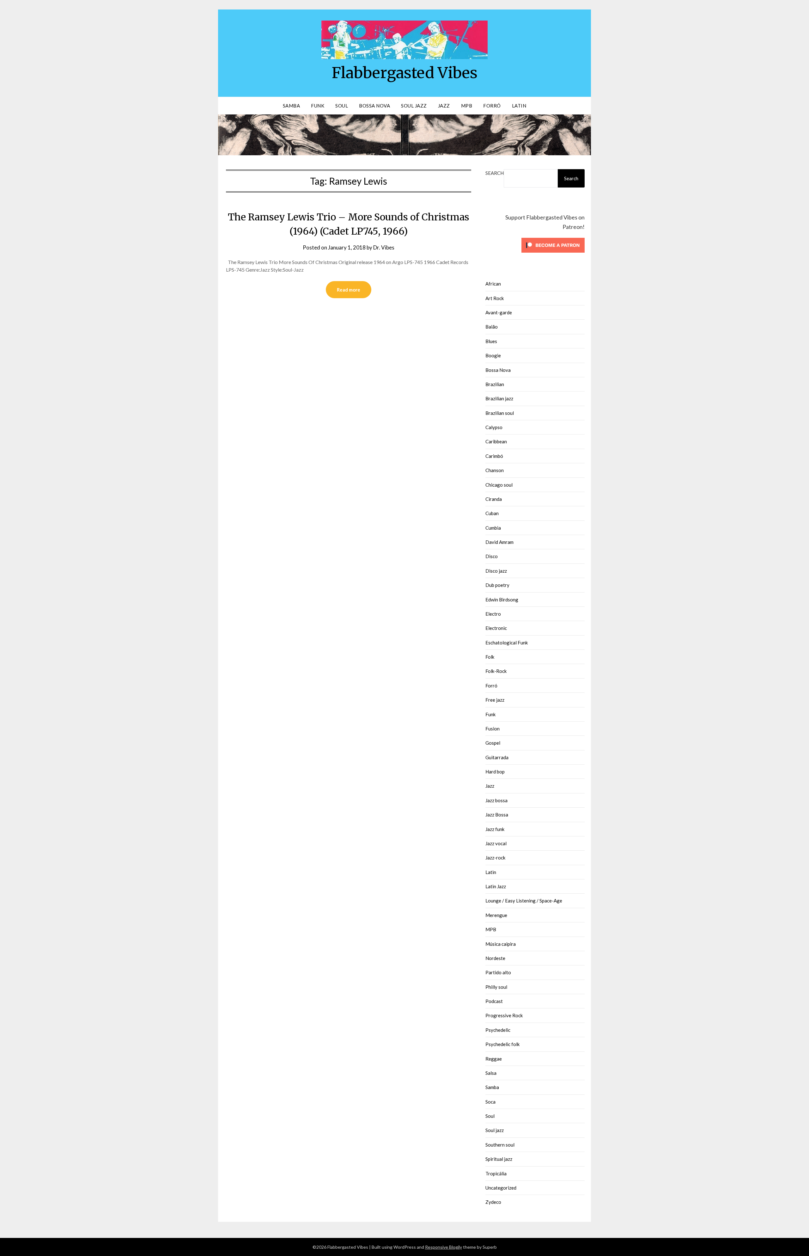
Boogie (493, 355)
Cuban (492, 513)
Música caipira (500, 944)
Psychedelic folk (502, 1044)
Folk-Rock (496, 671)
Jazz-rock (495, 857)
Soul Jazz (414, 105)
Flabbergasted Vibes (404, 72)
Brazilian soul (499, 413)
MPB (466, 105)
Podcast (494, 1001)
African (493, 283)
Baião (491, 326)
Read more (348, 289)
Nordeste (495, 958)
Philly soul (496, 987)
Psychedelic (497, 1030)
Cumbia (493, 528)
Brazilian (494, 384)
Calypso (493, 427)
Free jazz (494, 700)
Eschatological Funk (506, 642)
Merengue (496, 915)
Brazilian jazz (499, 398)
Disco (491, 556)
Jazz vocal (496, 843)
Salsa (490, 1073)
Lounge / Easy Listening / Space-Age (523, 900)
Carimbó (494, 456)
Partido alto (498, 972)
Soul (341, 105)
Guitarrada (496, 757)
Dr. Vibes (383, 247)
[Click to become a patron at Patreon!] (553, 254)
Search (494, 173)
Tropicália (496, 1173)
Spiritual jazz (498, 1159)
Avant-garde (498, 312)
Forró (492, 105)
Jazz (444, 105)
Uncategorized (500, 1188)
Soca (490, 1102)
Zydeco (493, 1202)
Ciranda (493, 499)
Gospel (492, 743)
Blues (491, 341)
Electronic (496, 628)
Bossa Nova (374, 105)
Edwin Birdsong (501, 599)
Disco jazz (496, 571)
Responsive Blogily (443, 1247)
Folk (489, 657)
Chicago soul (499, 485)
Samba (291, 105)
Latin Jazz (495, 886)
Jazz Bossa (496, 814)
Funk (317, 105)
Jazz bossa (496, 800)
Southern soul (499, 1145)
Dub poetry (497, 585)
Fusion (492, 728)
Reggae (493, 1059)
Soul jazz (494, 1130)
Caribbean (496, 441)
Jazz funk (494, 829)
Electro (493, 614)
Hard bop (495, 771)
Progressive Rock (504, 1015)
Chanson (494, 470)
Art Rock (494, 298)
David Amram (499, 542)
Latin (519, 105)
